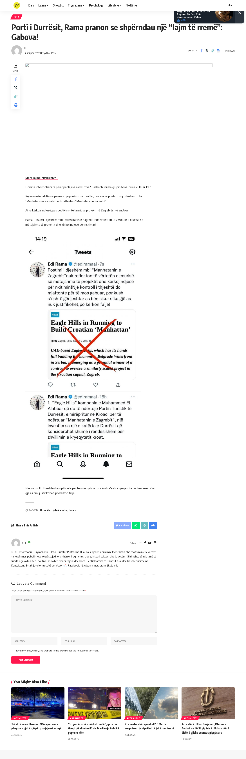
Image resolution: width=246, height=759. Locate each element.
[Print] (218, 51)
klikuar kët (143, 187)
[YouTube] (150, 543)
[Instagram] (155, 543)
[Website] (140, 543)
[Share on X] (206, 51)
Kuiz (16, 17)
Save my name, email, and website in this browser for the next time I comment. (57, 650)
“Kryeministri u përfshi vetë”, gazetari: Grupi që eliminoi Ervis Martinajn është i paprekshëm (93, 728)
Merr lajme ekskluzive (41, 178)
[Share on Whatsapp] (136, 525)
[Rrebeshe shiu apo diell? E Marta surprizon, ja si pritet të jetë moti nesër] (151, 703)
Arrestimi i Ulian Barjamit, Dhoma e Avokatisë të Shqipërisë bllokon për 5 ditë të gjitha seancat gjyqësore (205, 728)
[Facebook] (145, 543)
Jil (25, 48)
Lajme (72, 510)
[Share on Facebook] (201, 51)
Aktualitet (46, 510)
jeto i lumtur (60, 510)
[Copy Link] (212, 51)
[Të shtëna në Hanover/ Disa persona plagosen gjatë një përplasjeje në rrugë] (37, 703)
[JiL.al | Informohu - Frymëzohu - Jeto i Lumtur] (16, 5)
